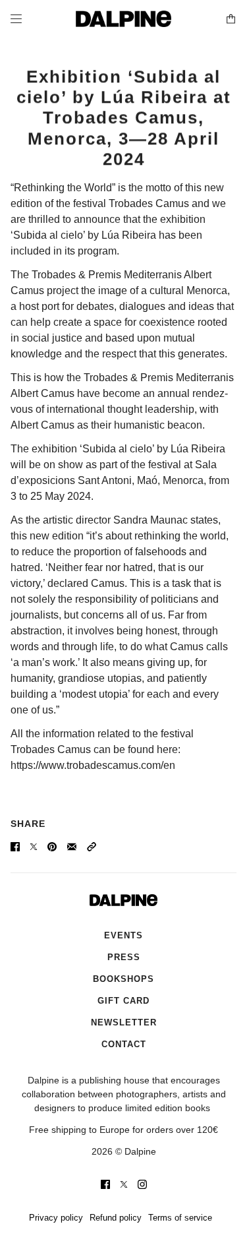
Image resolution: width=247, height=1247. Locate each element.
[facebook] (105, 1184)
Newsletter (124, 1022)
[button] (91, 846)
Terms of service (180, 1218)
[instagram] (142, 1184)
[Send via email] (72, 846)
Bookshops (123, 979)
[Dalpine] (123, 19)
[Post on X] (34, 847)
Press (123, 957)
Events (123, 935)
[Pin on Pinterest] (52, 846)
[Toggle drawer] (16, 19)
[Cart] (230, 18)
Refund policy (116, 1218)
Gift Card (123, 1001)
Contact (123, 1044)
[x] (124, 1184)
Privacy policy (56, 1218)
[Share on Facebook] (15, 846)
